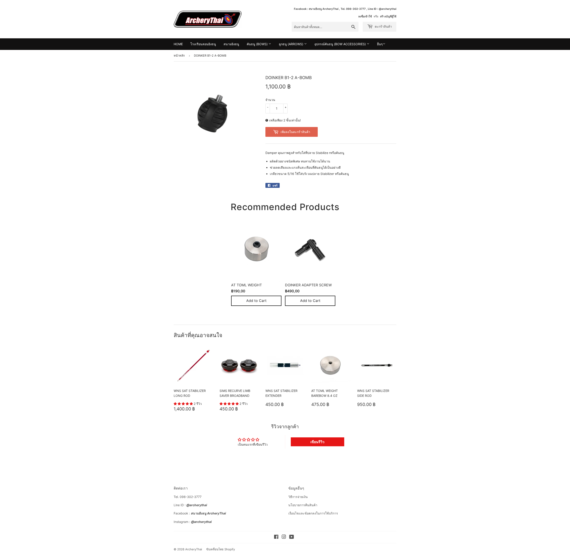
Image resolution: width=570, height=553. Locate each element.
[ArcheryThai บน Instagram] (284, 537)
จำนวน (270, 100)
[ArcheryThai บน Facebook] (276, 537)
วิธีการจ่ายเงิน (298, 497)
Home (178, 44)
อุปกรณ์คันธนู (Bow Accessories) (340, 44)
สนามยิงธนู (231, 44)
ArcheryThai (193, 549)
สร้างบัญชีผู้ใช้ (388, 16)
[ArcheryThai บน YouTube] (291, 537)
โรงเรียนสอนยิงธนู (203, 44)
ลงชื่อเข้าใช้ (365, 16)
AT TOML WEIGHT (246, 285)
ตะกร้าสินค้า (383, 26)
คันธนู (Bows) (258, 44)
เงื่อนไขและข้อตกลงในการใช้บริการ (313, 513)
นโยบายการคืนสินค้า (302, 505)
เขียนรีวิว (317, 442)
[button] (184, 404)
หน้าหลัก (179, 55)
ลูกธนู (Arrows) (291, 44)
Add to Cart (256, 301)
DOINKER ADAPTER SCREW (308, 285)
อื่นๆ (380, 44)
